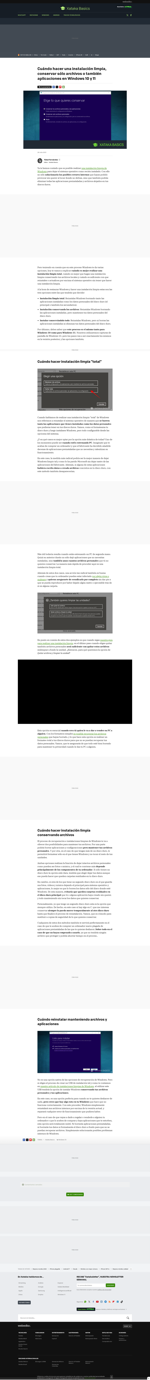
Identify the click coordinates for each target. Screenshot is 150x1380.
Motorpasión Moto (91, 1338)
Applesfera (21, 1341)
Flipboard (60, 87)
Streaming (22, 1283)
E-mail (63, 87)
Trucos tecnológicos (72, 15)
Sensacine (55, 1336)
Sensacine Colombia (55, 1365)
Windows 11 (61, 1294)
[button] (52, 159)
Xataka (20, 1336)
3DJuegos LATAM (40, 1361)
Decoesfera (106, 1338)
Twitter (127, 15)
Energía (40, 1287)
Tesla (63, 55)
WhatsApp (22, 15)
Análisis (40, 1283)
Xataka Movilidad (63, 1287)
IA (91, 55)
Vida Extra (38, 1338)
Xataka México (23, 1361)
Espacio (60, 1283)
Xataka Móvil (22, 1338)
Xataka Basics (75, 8)
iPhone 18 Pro (105, 1269)
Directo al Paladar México (74, 1362)
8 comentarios (45, 87)
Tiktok (121, 1301)
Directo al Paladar (74, 1336)
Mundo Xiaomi (23, 1349)
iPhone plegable (55, 1269)
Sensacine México (58, 1361)
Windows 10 (62, 1140)
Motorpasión (89, 1336)
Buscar (128, 1318)
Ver (76, 1194)
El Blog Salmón (123, 1336)
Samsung (41, 1291)
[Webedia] (127, 1)
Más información (90, 1378)
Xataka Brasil (22, 1364)
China (36, 55)
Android (56, 15)
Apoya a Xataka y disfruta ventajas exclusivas (110, 1309)
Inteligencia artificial (64, 1291)
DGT (58, 55)
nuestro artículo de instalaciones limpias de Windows (67, 1086)
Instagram (34, 15)
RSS (109, 1301)
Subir (126, 1326)
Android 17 (66, 1269)
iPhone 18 (79, 55)
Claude (75, 1269)
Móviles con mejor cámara (89, 1269)
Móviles (21, 1287)
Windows (45, 15)
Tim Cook (43, 55)
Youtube (97, 1301)
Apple (20, 1291)
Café (86, 55)
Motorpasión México (89, 1362)
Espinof (54, 1338)
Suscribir (110, 1285)
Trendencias (106, 1336)
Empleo (40, 1294)
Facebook (131, 15)
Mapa (97, 55)
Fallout (51, 55)
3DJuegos (38, 1336)
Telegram (105, 1301)
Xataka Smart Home (22, 1345)
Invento (70, 55)
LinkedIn (117, 1301)
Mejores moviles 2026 (40, 1269)
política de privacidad (104, 1290)
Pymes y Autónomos (122, 1339)
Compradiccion (107, 1341)
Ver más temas (24, 1302)
